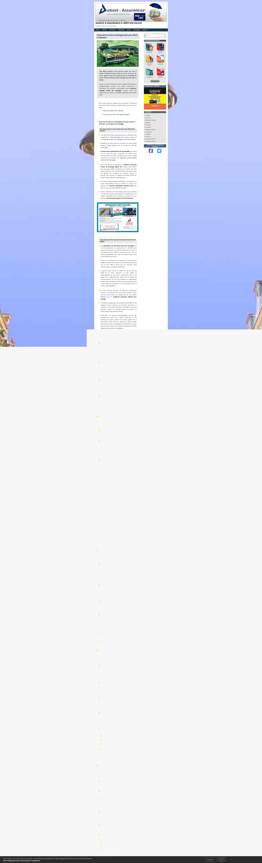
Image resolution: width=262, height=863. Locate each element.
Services (104, 30)
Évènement (148, 124)
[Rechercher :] (155, 36)
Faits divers (148, 127)
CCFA (120, 401)
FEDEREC (111, 401)
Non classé (148, 136)
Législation (148, 134)
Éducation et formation (151, 120)
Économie (148, 117)
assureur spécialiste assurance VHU (119, 343)
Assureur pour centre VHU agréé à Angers (116, 114)
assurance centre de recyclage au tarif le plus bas (119, 139)
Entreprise (148, 122)
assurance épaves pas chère (126, 71)
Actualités (112, 30)
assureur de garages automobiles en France (122, 824)
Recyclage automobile (151, 141)
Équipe (128, 30)
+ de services (155, 81)
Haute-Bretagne (115, 137)
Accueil (97, 30)
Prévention (121, 30)
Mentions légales (101, 856)
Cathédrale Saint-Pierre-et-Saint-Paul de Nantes (119, 670)
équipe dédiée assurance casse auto (123, 73)
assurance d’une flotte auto (111, 781)
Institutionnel (149, 132)
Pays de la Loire (107, 273)
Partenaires (136, 30)
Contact (145, 30)
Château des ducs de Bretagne (123, 668)
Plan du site (110, 856)
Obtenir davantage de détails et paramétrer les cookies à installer (221, 859)
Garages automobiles (150, 129)
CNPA (116, 401)
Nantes (101, 73)
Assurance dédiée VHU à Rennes (113, 111)
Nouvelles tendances (150, 139)
